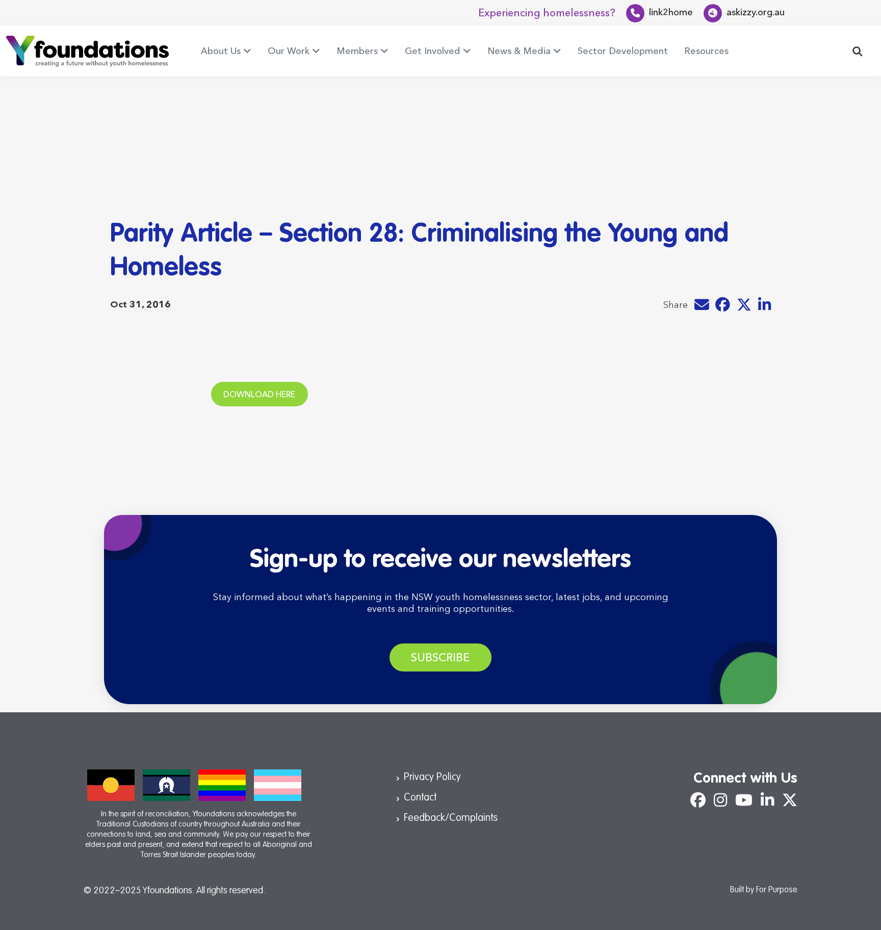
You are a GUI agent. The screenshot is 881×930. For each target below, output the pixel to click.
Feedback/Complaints (451, 818)
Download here (259, 394)
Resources (706, 51)
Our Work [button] (288, 51)
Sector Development (623, 51)
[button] (857, 51)
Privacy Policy (432, 777)
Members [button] (357, 51)
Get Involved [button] (432, 51)
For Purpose (776, 890)
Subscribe (440, 657)
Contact (420, 798)
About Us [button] (221, 51)
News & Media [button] (519, 51)
